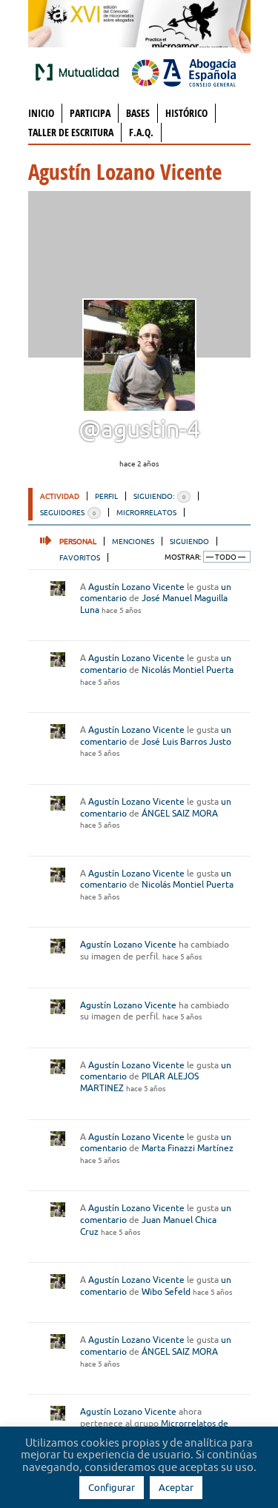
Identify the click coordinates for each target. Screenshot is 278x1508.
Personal (77, 541)
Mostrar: (183, 557)
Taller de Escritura (70, 132)
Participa (90, 113)
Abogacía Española (184, 71)
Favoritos (79, 557)
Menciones (133, 541)
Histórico (186, 113)
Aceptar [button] (176, 1487)
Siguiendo (189, 541)
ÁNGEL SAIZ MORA (180, 813)
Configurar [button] (111, 1487)
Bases (138, 113)
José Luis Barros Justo (186, 741)
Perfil (106, 496)
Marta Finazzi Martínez (188, 1148)
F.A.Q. (141, 132)
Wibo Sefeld (166, 1291)
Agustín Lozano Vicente (136, 587)
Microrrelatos (146, 512)
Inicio (41, 113)
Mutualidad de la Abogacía (80, 71)
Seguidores (68, 512)
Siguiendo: (159, 496)
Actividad (59, 496)
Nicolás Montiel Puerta (188, 669)
